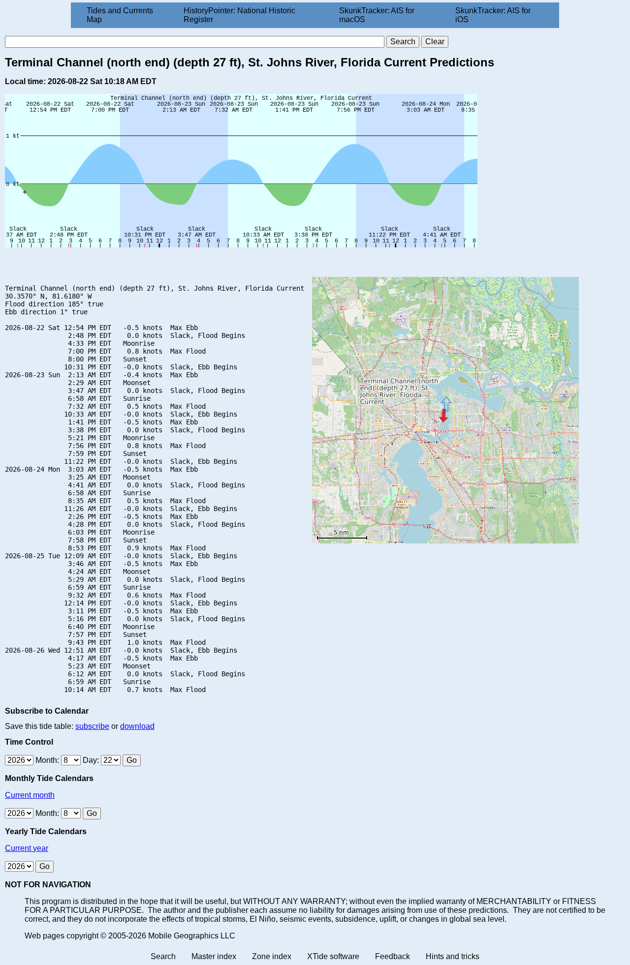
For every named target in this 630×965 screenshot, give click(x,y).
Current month (30, 795)
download (137, 726)
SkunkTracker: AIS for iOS (493, 15)
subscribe (92, 726)
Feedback (392, 956)
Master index (213, 956)
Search (163, 956)
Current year (26, 848)
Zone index (271, 956)
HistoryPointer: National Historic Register (239, 15)
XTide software (333, 956)
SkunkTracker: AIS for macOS (376, 15)
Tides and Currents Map (120, 15)
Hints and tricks (452, 956)
